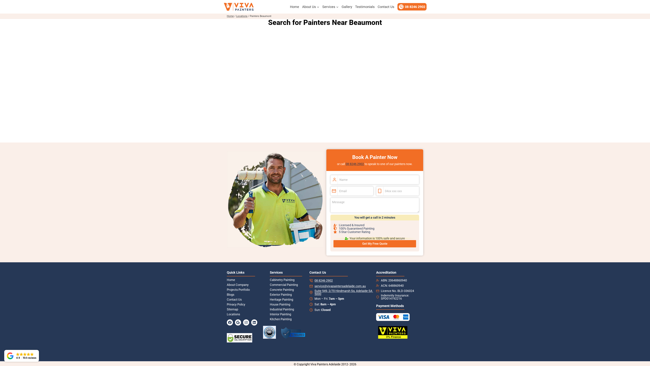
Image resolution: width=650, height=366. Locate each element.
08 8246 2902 (355, 164)
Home (294, 7)
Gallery (347, 7)
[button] (21, 356)
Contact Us (386, 7)
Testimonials (365, 7)
